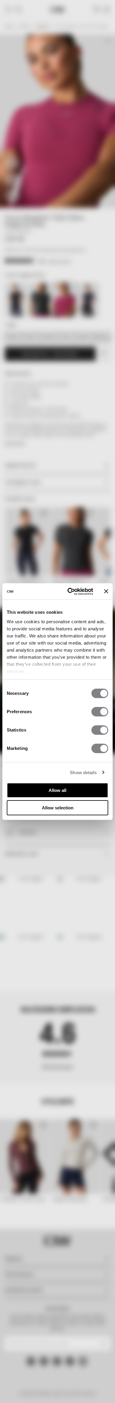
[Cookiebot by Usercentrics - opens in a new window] (69, 591)
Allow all (57, 790)
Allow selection (57, 807)
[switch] (99, 711)
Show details (83, 772)
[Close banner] (106, 591)
